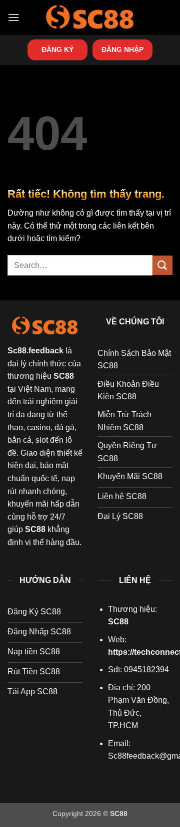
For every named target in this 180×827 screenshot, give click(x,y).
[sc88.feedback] (90, 17)
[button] (14, 17)
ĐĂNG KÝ (58, 49)
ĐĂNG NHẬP (123, 49)
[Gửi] (162, 265)
